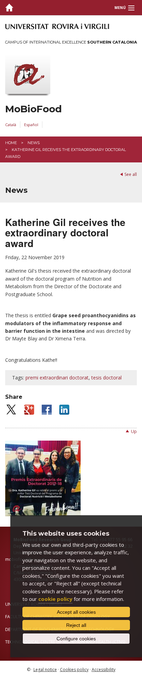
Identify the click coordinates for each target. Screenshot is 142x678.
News (34, 142)
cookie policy (55, 598)
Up (134, 431)
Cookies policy (74, 669)
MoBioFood (33, 109)
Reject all (76, 625)
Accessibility (103, 669)
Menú (120, 7)
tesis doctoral (106, 377)
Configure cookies (76, 638)
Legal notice (45, 669)
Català (10, 124)
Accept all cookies (76, 612)
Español (31, 124)
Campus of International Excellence (71, 42)
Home (11, 142)
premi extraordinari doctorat (57, 377)
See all (130, 174)
